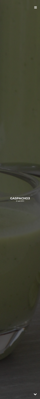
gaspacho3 (20, 198)
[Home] (12, 7)
